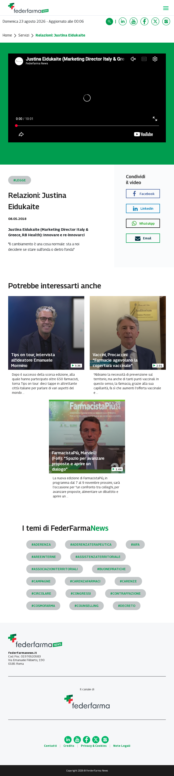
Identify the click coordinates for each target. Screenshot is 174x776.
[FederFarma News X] (155, 21)
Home (7, 35)
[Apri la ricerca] (110, 21)
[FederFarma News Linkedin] (123, 21)
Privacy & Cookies (94, 745)
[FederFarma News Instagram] (166, 21)
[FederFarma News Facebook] (145, 21)
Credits (68, 745)
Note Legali (121, 745)
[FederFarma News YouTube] (134, 21)
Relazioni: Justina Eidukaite (60, 35)
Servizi (23, 35)
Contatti (50, 745)
